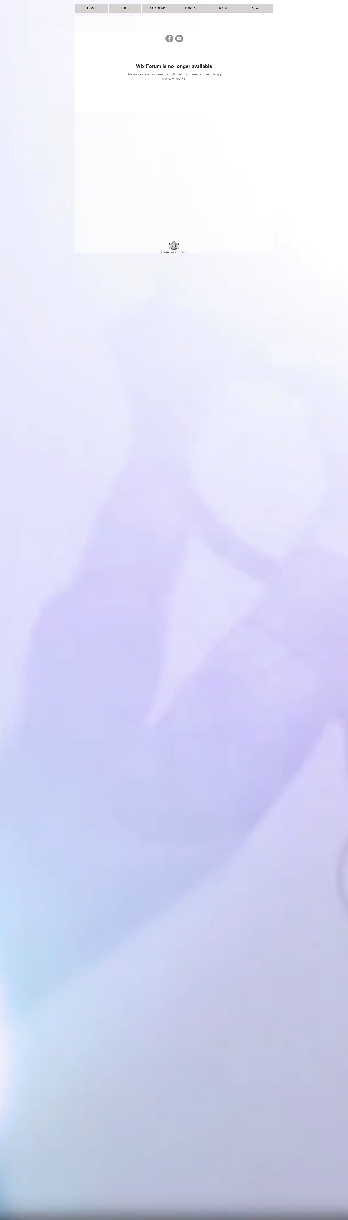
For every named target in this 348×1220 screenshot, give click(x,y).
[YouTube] (179, 38)
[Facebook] (169, 38)
